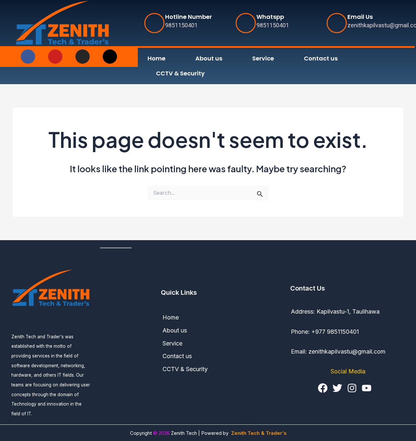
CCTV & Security (180, 73)
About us (208, 58)
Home (156, 58)
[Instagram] (352, 388)
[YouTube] (366, 388)
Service (263, 58)
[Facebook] (323, 388)
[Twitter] (337, 388)
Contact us (321, 58)
